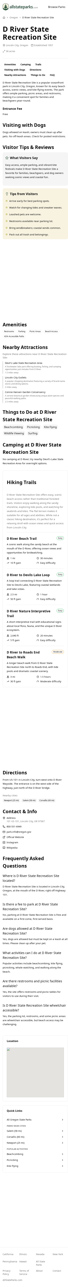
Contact (57, 1270)
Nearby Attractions (15, 75)
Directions (35, 69)
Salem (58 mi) (29, 800)
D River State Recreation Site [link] (38, 17)
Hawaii (23, 1261)
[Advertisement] (34, 280)
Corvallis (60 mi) (46, 800)
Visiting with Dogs (14, 69)
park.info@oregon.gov (19, 831)
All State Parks (40, 1263)
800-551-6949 (14, 826)
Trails (38, 64)
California (8, 1254)
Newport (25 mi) (11, 800)
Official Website (15, 837)
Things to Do (38, 75)
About (39, 1270)
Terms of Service (24, 1272)
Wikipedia (12, 847)
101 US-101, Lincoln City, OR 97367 (26, 821)
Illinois (23, 1254)
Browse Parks (56, 7)
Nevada (40, 1254)
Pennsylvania (9, 1261)
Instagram (12, 842)
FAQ (52, 75)
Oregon (14, 17)
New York (58, 1254)
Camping (25, 64)
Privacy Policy (6, 1272)
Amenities (10, 64)
